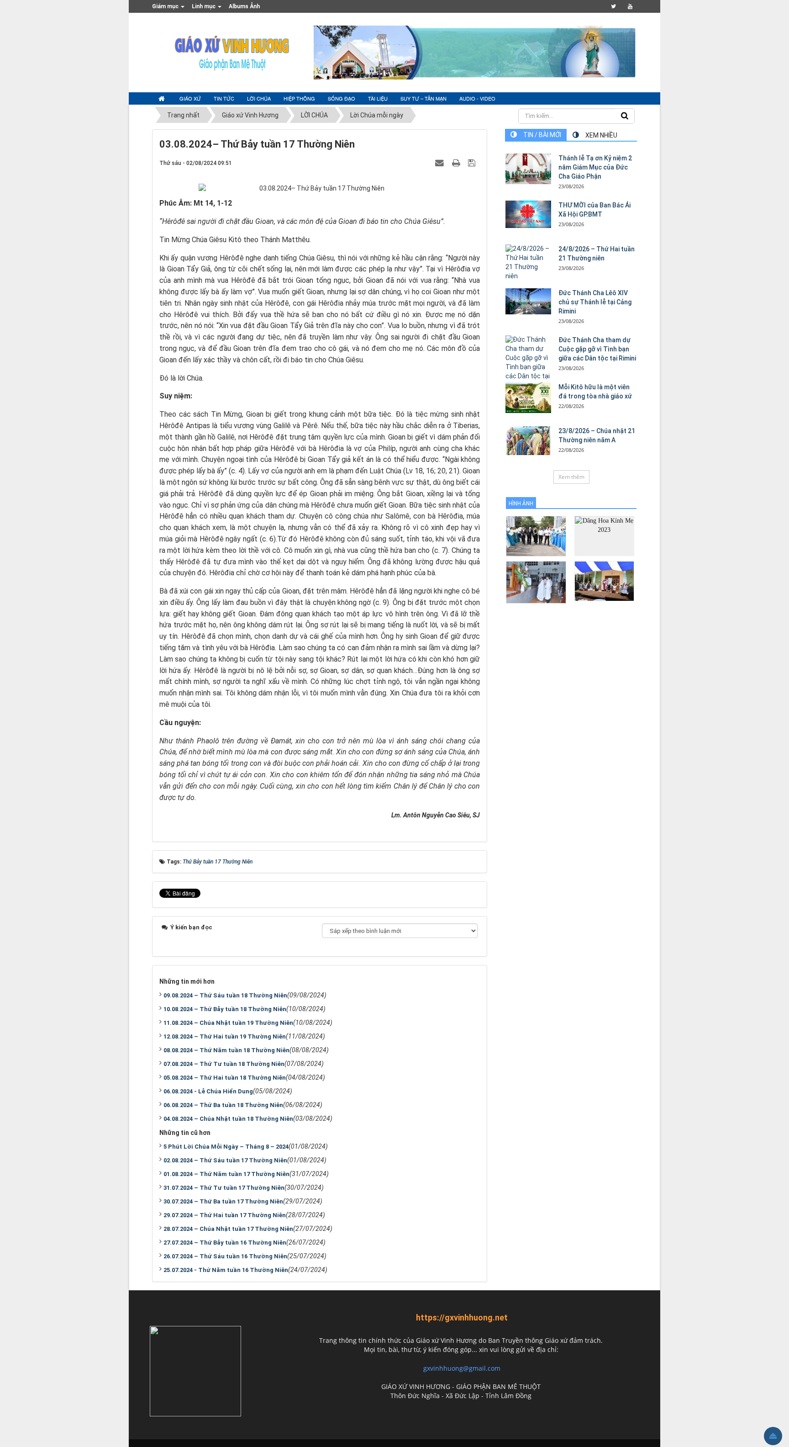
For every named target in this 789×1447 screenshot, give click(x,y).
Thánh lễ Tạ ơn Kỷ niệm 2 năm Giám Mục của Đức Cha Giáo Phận (595, 167)
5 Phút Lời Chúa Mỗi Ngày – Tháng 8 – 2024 (226, 1146)
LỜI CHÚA (259, 98)
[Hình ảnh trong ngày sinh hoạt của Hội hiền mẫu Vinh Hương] (604, 580)
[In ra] (457, 162)
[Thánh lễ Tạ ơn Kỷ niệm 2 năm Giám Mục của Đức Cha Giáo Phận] (528, 169)
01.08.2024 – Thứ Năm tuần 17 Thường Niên (226, 1174)
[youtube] (629, 6)
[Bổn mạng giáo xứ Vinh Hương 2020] (536, 581)
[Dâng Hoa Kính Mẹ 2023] (604, 535)
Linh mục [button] (204, 6)
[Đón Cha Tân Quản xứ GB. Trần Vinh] (536, 535)
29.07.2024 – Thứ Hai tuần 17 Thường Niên (224, 1215)
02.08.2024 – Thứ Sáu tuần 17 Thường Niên (225, 1160)
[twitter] (613, 6)
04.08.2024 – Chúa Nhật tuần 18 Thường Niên (228, 1118)
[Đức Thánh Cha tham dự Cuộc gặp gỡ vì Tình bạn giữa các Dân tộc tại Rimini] (528, 362)
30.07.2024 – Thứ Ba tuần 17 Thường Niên (223, 1201)
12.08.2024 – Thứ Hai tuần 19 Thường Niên (224, 1036)
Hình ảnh (521, 503)
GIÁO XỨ (190, 98)
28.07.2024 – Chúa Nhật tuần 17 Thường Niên (228, 1228)
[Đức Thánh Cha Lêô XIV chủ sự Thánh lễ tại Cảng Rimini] (528, 301)
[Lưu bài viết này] (473, 162)
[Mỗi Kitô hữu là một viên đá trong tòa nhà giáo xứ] (528, 397)
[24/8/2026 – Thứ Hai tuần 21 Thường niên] (528, 262)
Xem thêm (571, 477)
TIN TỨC (224, 98)
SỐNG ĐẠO (341, 98)
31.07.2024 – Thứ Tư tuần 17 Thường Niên (223, 1187)
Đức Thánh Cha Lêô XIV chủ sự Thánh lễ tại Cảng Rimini (594, 302)
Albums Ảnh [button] (244, 6)
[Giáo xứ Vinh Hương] (232, 52)
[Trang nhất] (163, 98)
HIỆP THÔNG (299, 98)
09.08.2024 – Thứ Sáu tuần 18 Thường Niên (225, 995)
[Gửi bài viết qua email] (440, 162)
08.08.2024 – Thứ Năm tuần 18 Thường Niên (226, 1050)
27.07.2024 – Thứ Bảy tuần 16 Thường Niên (224, 1242)
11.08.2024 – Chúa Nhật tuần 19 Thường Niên (228, 1022)
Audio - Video (477, 98)
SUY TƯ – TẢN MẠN (423, 98)
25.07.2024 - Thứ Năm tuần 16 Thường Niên (225, 1270)
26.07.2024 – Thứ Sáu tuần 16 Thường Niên (225, 1256)
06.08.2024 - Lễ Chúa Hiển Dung (208, 1091)
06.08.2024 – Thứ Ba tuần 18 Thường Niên (223, 1105)
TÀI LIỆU (378, 98)
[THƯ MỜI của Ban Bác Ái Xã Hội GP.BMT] (528, 214)
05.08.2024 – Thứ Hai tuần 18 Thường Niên (224, 1077)
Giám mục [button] (166, 6)
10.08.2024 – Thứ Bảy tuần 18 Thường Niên (224, 1009)
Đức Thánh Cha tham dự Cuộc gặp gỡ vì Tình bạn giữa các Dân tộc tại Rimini (597, 349)
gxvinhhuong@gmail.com (461, 1368)
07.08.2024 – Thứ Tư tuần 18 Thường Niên (223, 1063)
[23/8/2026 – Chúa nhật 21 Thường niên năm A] (528, 440)
